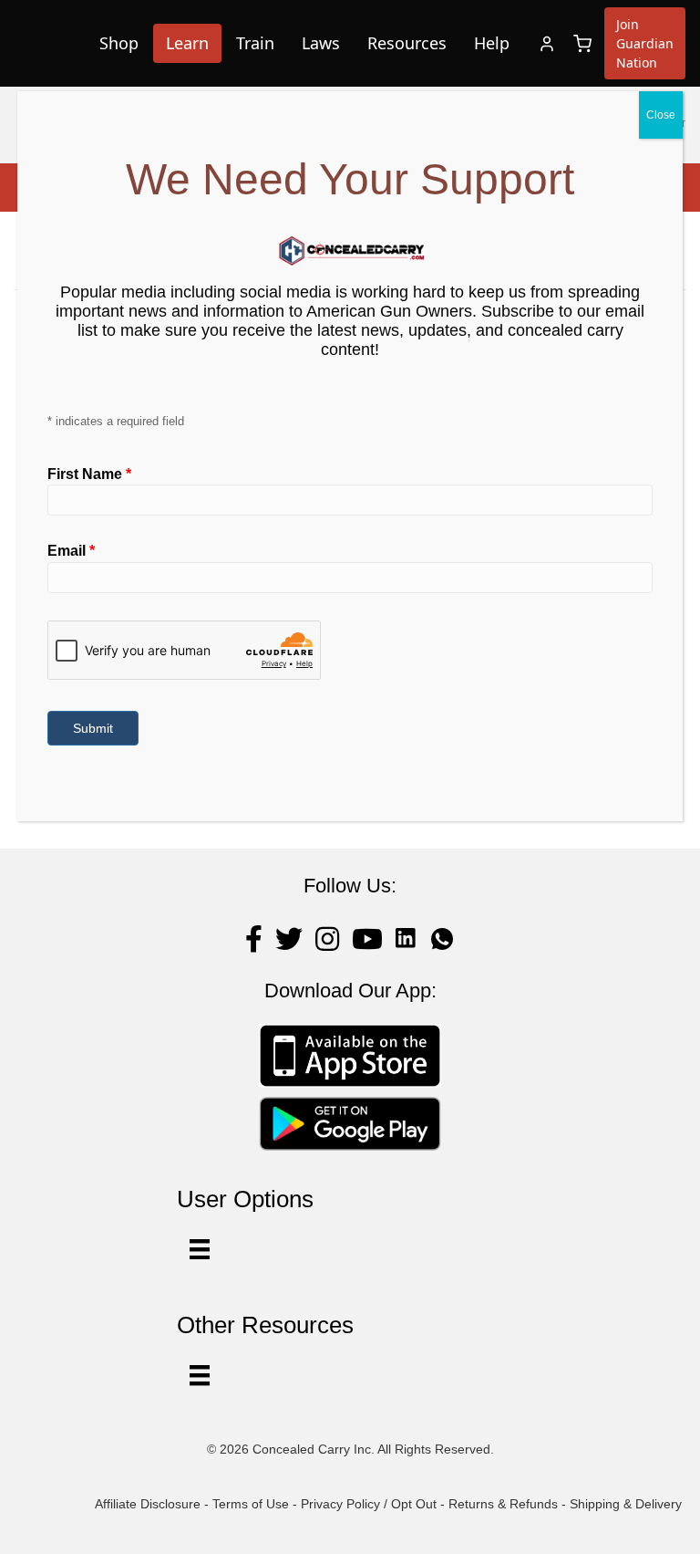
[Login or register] (547, 43)
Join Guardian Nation (645, 43)
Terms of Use (250, 1504)
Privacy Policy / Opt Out (369, 1504)
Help (492, 43)
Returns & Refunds (503, 1504)
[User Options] (199, 1249)
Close (660, 115)
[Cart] (582, 43)
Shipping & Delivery (626, 1504)
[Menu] (199, 1375)
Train (255, 43)
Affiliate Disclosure (148, 1504)
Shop (119, 43)
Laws (321, 43)
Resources (407, 43)
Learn (187, 43)
